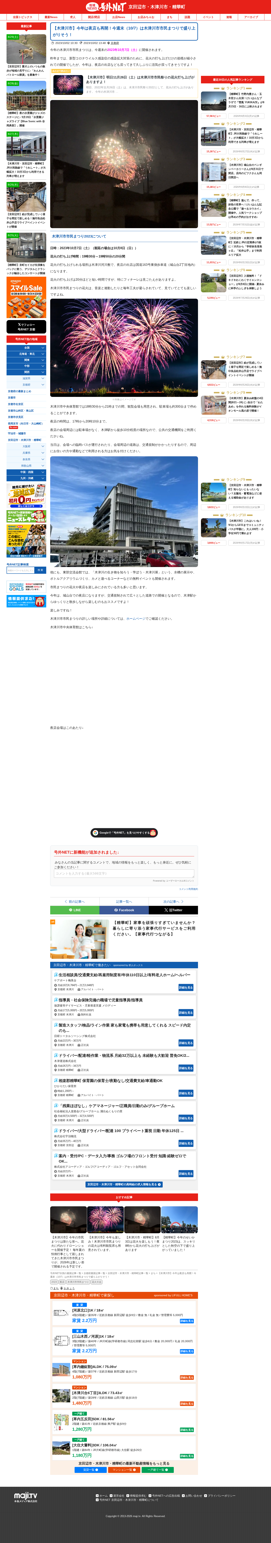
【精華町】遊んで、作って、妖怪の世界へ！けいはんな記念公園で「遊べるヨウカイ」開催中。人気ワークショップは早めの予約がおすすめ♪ (245, 208)
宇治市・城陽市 (17, 433)
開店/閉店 (94, 17)
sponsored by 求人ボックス (128, 965)
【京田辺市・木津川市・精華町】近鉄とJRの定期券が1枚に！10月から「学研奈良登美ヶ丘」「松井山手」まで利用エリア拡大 (245, 246)
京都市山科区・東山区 (21, 410)
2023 (54, 1282)
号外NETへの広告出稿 (166, 1495)
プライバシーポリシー (221, 1495)
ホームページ (135, 618)
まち (169, 17)
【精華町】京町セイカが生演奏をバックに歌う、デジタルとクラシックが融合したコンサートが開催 (26, 269)
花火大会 (96, 1282)
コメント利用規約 (188, 889)
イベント (208, 17)
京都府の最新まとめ (19, 391)
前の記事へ (77, 901)
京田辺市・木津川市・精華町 (157, 6)
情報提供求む (138, 1495)
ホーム (103, 1495)
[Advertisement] (232, 49)
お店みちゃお (146, 17)
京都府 (115, 43)
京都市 (12, 397)
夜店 (62, 1282)
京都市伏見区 (15, 417)
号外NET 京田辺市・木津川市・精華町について (129, 1499)
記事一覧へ (124, 901)
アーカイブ (251, 17)
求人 (73, 17)
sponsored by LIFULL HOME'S (173, 1295)
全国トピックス (22, 17)
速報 (229, 17)
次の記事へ (171, 901)
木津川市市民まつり (78, 1282)
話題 (187, 17)
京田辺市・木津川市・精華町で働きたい (82, 965)
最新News (51, 17)
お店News (118, 17)
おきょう (69, 1288)
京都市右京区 (15, 404)
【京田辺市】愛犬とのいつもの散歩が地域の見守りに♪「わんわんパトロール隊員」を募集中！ (26, 70)
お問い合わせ (193, 1495)
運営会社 (118, 1495)
